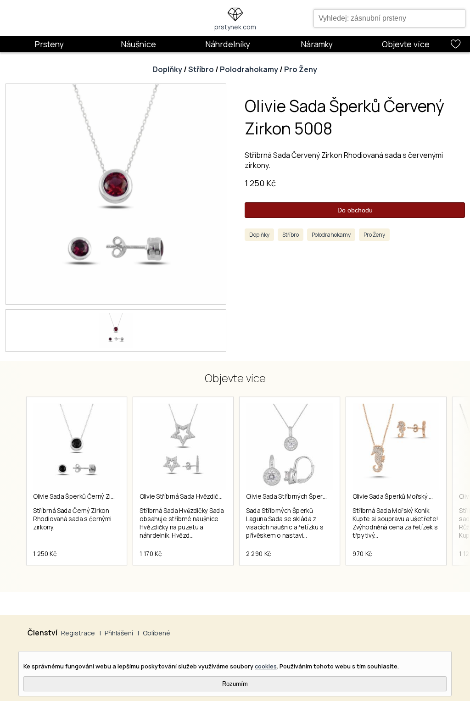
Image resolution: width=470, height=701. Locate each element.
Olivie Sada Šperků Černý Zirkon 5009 (86, 496)
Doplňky (167, 69)
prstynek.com (235, 26)
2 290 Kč (258, 554)
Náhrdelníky (227, 44)
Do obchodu (355, 210)
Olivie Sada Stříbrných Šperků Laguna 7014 (306, 496)
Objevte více (406, 44)
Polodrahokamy (249, 69)
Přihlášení (119, 633)
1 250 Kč (260, 183)
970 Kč (362, 554)
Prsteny (49, 44)
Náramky (317, 44)
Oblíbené (156, 633)
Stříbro (201, 69)
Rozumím (235, 683)
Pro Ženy (300, 69)
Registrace (78, 633)
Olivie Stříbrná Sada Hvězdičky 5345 (190, 496)
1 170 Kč (151, 554)
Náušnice (138, 44)
